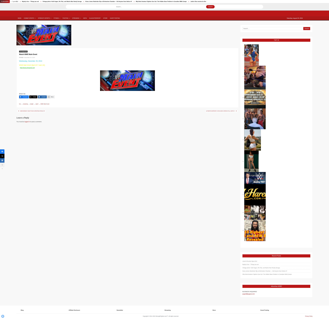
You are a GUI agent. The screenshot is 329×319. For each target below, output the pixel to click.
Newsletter (120, 310)
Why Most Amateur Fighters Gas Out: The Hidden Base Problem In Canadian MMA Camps (161, 1)
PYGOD (21, 57)
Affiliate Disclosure (74, 310)
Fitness (56, 18)
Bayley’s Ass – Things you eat (30, 1)
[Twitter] (2, 156)
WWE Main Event (45, 104)
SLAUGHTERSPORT (95, 18)
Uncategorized (23, 51)
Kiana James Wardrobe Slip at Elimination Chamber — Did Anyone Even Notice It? (108, 1)
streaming (25, 104)
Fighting (65, 18)
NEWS (19, 18)
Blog (22, 310)
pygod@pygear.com (248, 294)
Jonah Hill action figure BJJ (249, 261)
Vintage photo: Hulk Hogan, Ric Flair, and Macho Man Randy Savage (62, 1)
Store (214, 310)
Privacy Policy (309, 316)
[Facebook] (2, 151)
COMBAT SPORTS (29, 18)
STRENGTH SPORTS (44, 18)
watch (36, 104)
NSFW (85, 18)
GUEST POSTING (115, 18)
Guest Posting (264, 310)
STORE (105, 18)
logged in (27, 121)
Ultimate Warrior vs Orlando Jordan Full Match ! (220, 111)
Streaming (75, 18)
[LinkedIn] (2, 160)
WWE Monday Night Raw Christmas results (32, 111)
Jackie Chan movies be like (198, 1)
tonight (31, 104)
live (20, 104)
